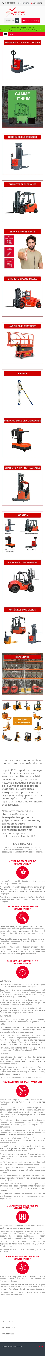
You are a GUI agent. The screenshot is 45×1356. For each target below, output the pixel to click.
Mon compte (37, 3)
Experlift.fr (5, 1347)
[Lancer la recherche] (17, 20)
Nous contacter (23, 3)
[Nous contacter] (40, 1347)
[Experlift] (15, 12)
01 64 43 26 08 (10, 3)
